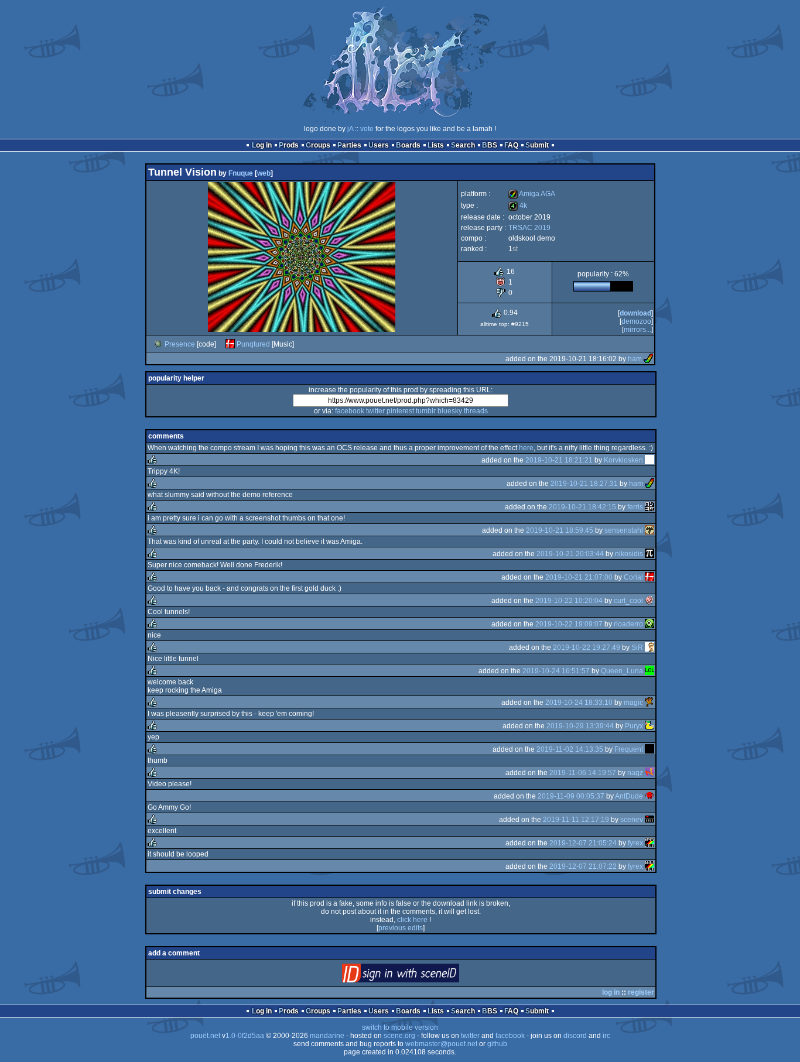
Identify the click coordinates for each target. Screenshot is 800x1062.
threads (476, 411)
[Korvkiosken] (649, 460)
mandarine (327, 1036)
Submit (537, 145)
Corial (633, 577)
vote (367, 129)
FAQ (511, 145)
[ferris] (649, 507)
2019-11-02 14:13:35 (569, 749)
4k (517, 205)
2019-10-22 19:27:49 (586, 647)
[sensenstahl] (649, 530)
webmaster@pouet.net (441, 1044)
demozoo (636, 321)
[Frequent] (649, 749)
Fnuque (240, 173)
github (497, 1044)
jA (350, 129)
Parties (349, 145)
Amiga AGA (531, 194)
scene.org (399, 1036)
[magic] (649, 702)
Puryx (634, 726)
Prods (289, 145)
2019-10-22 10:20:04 (569, 601)
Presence (180, 344)
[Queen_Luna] (649, 671)
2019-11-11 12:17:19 (576, 820)
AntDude (629, 796)
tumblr (426, 411)
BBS (489, 145)
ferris (635, 507)
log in (611, 992)
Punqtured (253, 344)
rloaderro (628, 624)
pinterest (400, 411)
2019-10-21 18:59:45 (559, 530)
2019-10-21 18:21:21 (559, 460)
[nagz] (649, 773)
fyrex (635, 843)
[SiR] (649, 647)
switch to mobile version (400, 1027)
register (641, 992)
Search (463, 145)
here (526, 448)
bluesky (449, 411)
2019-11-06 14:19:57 (582, 773)
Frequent (628, 749)
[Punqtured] (230, 344)
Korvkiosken (623, 460)
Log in (262, 145)
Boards (408, 145)
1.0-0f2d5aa (244, 1036)
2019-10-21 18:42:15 (582, 507)
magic (633, 702)
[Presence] (158, 344)
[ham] (648, 359)
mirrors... (637, 330)
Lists (436, 145)
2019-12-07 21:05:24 (583, 843)
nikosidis (629, 554)
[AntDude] (649, 796)
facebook (349, 411)
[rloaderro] (649, 624)
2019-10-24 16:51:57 (556, 671)
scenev (631, 820)
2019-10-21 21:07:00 (579, 577)
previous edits (400, 928)
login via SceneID (420, 975)
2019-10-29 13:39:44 (580, 726)
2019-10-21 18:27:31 (584, 483)
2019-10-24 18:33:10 (579, 702)
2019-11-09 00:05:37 (571, 796)
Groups (318, 145)
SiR (637, 647)
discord (575, 1036)
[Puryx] (649, 726)
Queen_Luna (622, 671)
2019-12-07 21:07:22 (583, 866)
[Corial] (649, 577)
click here (412, 920)
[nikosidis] (649, 554)
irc (606, 1036)
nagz (635, 773)
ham (635, 359)
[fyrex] (649, 843)
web (264, 173)
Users (378, 145)
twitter (375, 411)
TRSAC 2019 (529, 228)
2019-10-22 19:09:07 (569, 624)
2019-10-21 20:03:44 (570, 554)
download (635, 313)
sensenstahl (623, 530)
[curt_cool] (649, 601)
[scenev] (649, 820)
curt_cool (628, 601)
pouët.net (205, 1036)
